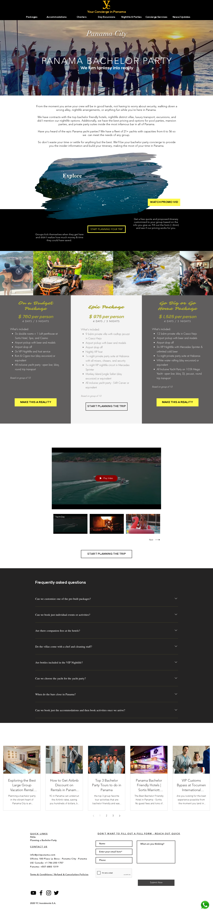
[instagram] (48, 893)
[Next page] (119, 816)
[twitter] (56, 893)
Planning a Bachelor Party (43, 840)
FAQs (33, 837)
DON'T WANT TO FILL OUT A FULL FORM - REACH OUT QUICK (139, 833)
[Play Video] (70, 524)
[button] (31, 17)
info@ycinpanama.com (42, 854)
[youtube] (33, 893)
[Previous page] (93, 816)
